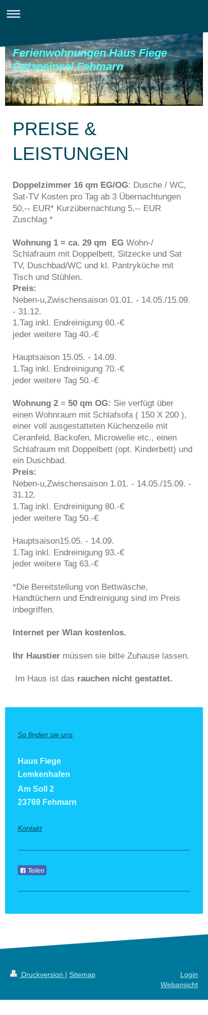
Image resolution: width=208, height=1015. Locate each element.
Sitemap (82, 974)
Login (189, 974)
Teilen (35, 870)
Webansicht (179, 985)
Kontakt (30, 828)
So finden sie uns (45, 734)
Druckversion (42, 974)
